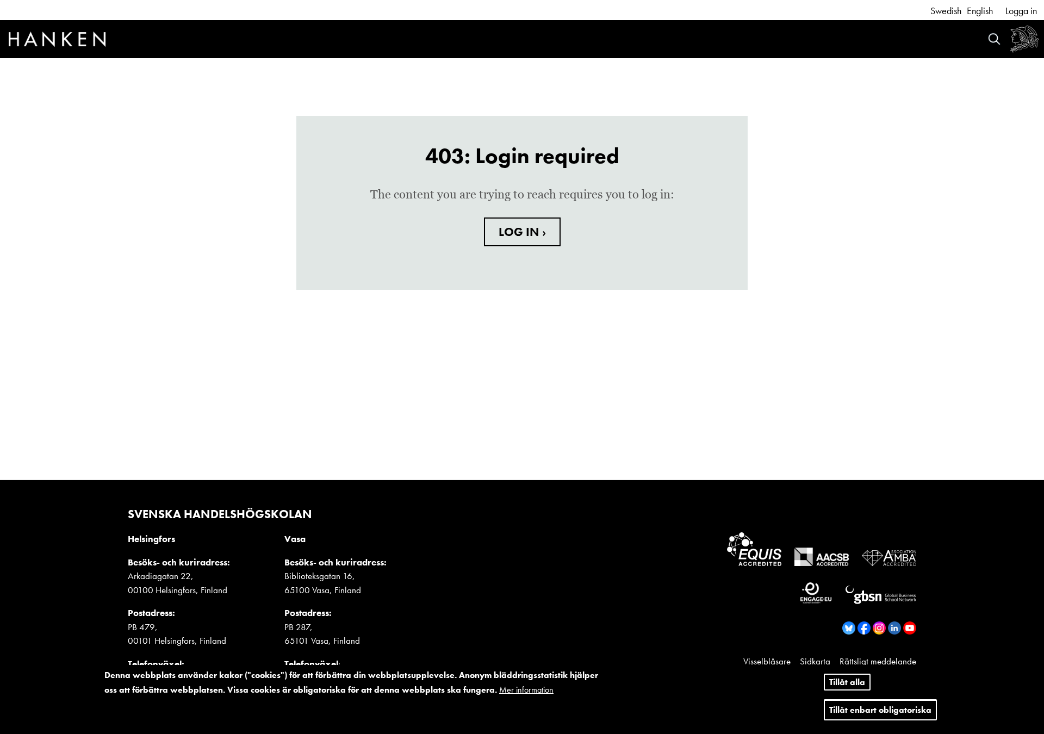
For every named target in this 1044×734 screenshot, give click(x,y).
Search (994, 39)
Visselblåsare (767, 661)
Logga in (1021, 10)
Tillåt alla (847, 682)
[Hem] (57, 40)
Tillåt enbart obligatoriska (880, 710)
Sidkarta (815, 661)
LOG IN (520, 232)
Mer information (526, 690)
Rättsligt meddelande (878, 661)
